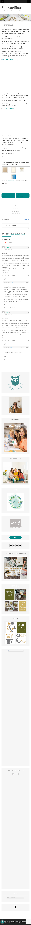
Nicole (11, 282)
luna (11, 347)
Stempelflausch (14, 8)
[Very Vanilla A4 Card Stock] (13, 168)
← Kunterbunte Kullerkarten (5, 195)
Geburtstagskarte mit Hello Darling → (22, 195)
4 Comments (13, 27)
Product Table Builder (10, 180)
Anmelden (26, 219)
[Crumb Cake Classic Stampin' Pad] (22, 168)
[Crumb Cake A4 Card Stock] (5, 168)
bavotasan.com (22, 922)
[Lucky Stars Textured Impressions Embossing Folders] (13, 174)
